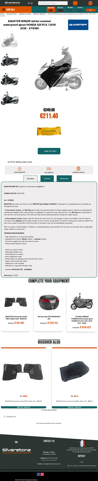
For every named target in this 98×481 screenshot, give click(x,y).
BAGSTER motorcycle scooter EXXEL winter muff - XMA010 (74, 401)
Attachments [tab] (64, 178)
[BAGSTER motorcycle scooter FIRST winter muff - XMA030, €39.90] (16, 309)
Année (80, 7)
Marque (60, 7)
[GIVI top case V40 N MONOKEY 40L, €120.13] (49, 309)
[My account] (75, 3)
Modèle (70, 7)
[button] (90, 3)
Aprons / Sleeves (23, 407)
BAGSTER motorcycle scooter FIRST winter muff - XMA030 (23, 401)
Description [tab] (30, 178)
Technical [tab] (47, 178)
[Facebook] (38, 474)
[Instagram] (42, 474)
